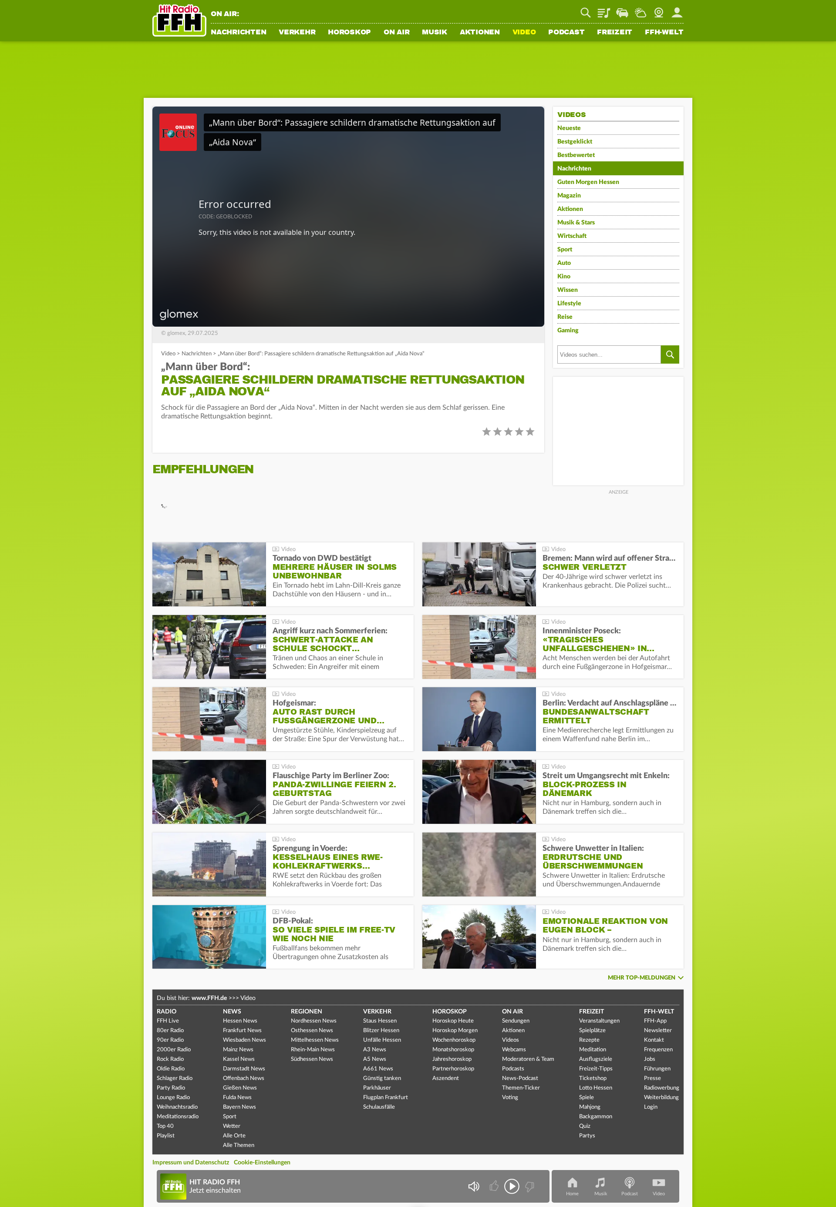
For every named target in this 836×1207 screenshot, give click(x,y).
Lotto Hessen (595, 1088)
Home (572, 1193)
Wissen (567, 290)
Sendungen (515, 1021)
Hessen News (240, 1021)
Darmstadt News (244, 1069)
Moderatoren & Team (528, 1059)
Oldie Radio (171, 1069)
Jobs (649, 1059)
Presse (652, 1078)
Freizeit (614, 33)
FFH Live (168, 1021)
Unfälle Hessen (382, 1040)
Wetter (640, 9)
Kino (563, 277)
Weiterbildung (661, 1097)
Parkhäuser (377, 1088)
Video (524, 33)
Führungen (657, 1069)
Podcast (566, 33)
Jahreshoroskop (452, 1059)
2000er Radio (174, 1050)
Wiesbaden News (244, 1040)
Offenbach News (243, 1078)
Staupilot (622, 9)
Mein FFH (677, 9)
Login (650, 1107)
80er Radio (170, 1030)
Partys (587, 1136)
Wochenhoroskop (453, 1040)
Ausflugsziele (595, 1059)
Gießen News (240, 1088)
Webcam (658, 9)
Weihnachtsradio (177, 1107)
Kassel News (239, 1059)
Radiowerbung (661, 1088)
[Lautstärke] (473, 1186)
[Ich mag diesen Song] (494, 1186)
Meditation (592, 1050)
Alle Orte (234, 1136)
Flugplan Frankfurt (385, 1097)
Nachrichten (238, 33)
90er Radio (170, 1040)
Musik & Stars (576, 223)
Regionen (306, 1012)
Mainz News (238, 1050)
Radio (166, 1012)
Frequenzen (658, 1050)
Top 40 (165, 1126)
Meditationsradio (178, 1117)
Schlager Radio (174, 1078)
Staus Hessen (380, 1021)
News (232, 1012)
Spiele (586, 1097)
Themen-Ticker (521, 1088)
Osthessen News (312, 1030)
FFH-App (655, 1021)
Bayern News (239, 1107)
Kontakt (654, 1040)
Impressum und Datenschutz (190, 1163)
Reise (565, 317)
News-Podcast (520, 1078)
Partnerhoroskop (453, 1069)
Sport (564, 250)
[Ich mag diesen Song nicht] (528, 1186)
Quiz (584, 1126)
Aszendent (445, 1078)
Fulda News (237, 1097)
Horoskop (349, 33)
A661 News (378, 1069)
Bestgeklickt (574, 142)
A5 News (374, 1059)
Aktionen (480, 33)
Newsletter (658, 1030)
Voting (510, 1097)
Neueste (569, 128)
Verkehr (297, 33)
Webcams (514, 1050)
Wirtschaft (572, 236)
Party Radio (171, 1088)
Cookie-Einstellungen (262, 1163)
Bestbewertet (576, 155)
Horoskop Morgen (455, 1030)
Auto (564, 263)
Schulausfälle (379, 1107)
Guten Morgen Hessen (588, 182)
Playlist (603, 9)
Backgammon (595, 1117)
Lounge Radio (173, 1097)
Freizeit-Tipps (596, 1069)
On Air (397, 33)
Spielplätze (592, 1030)
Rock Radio (170, 1059)
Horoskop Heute (453, 1021)
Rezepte (589, 1040)
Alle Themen (238, 1145)
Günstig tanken (382, 1078)
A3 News (374, 1050)
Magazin (569, 196)
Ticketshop (593, 1078)
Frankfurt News (242, 1030)
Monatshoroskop (453, 1050)
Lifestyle (569, 304)
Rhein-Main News (313, 1050)
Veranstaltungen (599, 1021)
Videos (510, 1040)
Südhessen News (312, 1059)
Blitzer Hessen (381, 1030)
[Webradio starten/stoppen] (511, 1186)
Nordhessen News (314, 1021)
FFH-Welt (664, 33)
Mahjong (589, 1107)
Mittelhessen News (315, 1040)
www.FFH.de (209, 998)
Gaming (568, 331)
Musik (434, 33)
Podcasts (513, 1069)
